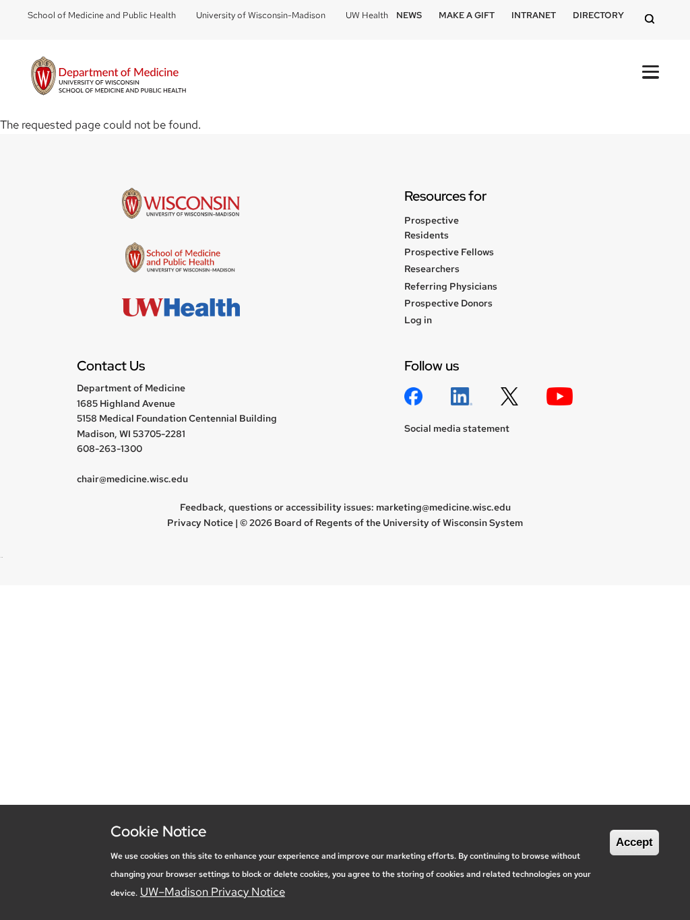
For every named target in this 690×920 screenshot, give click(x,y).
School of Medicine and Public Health (102, 15)
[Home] (108, 77)
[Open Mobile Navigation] (650, 72)
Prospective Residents (431, 227)
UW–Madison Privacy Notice (212, 891)
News (409, 15)
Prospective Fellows (449, 252)
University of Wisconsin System (453, 523)
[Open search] (651, 19)
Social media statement (456, 428)
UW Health (367, 15)
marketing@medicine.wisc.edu (443, 507)
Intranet (533, 15)
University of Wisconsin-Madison (260, 15)
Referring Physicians (450, 286)
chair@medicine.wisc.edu (132, 479)
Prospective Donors (448, 303)
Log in (418, 320)
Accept (634, 842)
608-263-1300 (109, 448)
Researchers (432, 269)
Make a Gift (467, 15)
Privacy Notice (200, 523)
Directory (598, 15)
